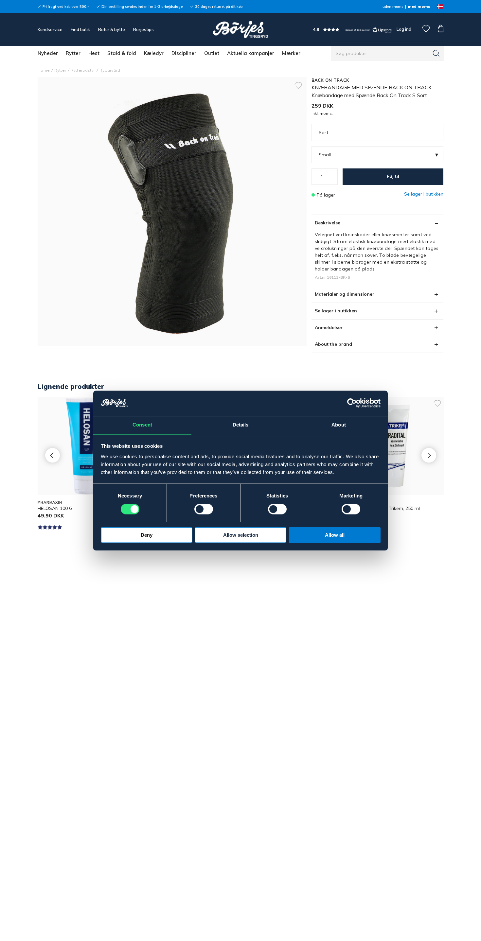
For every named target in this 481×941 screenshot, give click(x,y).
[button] (352, 29)
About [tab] (338, 424)
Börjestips (143, 29)
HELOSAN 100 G (55, 508)
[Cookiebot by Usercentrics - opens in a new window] (352, 403)
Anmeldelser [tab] (329, 327)
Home (44, 70)
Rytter (73, 53)
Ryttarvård (109, 70)
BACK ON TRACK (330, 80)
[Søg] (436, 53)
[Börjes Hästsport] (240, 29)
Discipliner (183, 53)
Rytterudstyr (83, 70)
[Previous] (52, 455)
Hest (93, 53)
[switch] (203, 509)
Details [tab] (241, 424)
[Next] (428, 455)
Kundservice (50, 29)
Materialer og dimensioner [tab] (344, 294)
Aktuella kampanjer (250, 53)
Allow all (335, 535)
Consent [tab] (142, 424)
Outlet (211, 53)
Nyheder (48, 53)
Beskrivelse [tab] (327, 223)
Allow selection (240, 535)
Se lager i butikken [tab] (336, 311)
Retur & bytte (111, 29)
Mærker (291, 53)
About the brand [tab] (333, 344)
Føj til (393, 176)
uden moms (393, 6)
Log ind (404, 29)
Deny (146, 535)
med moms (419, 6)
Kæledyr (154, 53)
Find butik (80, 29)
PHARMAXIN (50, 502)
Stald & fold (121, 53)
